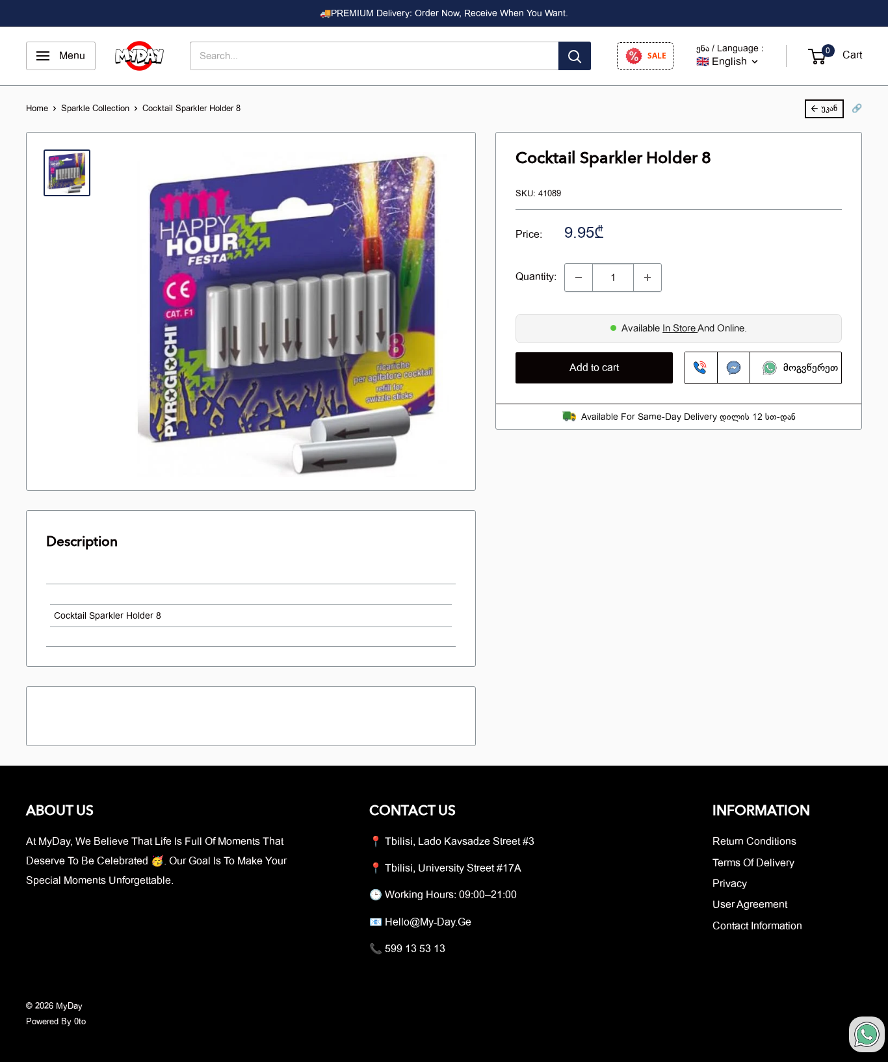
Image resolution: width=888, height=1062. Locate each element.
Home (37, 108)
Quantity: (536, 277)
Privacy (729, 884)
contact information (757, 926)
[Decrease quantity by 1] (578, 277)
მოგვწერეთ (805, 367)
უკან (829, 108)
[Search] (574, 56)
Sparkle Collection (95, 108)
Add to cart (594, 367)
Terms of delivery (753, 863)
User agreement (749, 905)
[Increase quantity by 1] (647, 277)
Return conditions (754, 842)
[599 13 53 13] (701, 367)
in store (680, 328)
